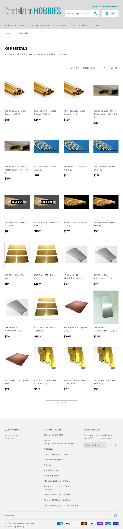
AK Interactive (13, 25)
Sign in (95, 7)
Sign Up (113, 445)
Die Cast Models (40, 25)
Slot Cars (79, 25)
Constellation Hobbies (23, 523)
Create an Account (110, 7)
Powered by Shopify (14, 526)
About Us (9, 515)
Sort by (75, 67)
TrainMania (10, 438)
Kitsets (61, 25)
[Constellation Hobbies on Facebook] (115, 516)
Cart (112, 13)
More (96, 25)
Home (7, 33)
